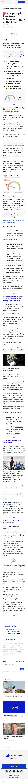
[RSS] (21, 771)
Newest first (19, 661)
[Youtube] (10, 771)
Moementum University (8, 6)
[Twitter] (6, 771)
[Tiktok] (14, 771)
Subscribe (21, 2)
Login (14, 2)
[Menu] (26, 2)
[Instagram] (17, 771)
